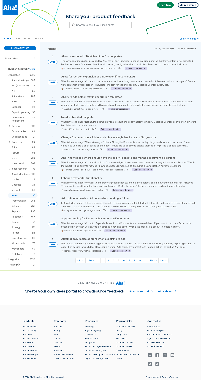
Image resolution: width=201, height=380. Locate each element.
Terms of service (170, 377)
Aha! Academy (29, 358)
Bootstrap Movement (63, 354)
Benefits (58, 346)
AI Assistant (121, 338)
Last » (163, 260)
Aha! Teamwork (30, 350)
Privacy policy (152, 377)
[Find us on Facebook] (157, 355)
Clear (32, 68)
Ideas (7, 38)
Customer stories (124, 346)
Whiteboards (111, 68)
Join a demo (166, 291)
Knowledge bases (107, 170)
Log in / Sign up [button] (188, 38)
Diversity (58, 342)
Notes (100, 68)
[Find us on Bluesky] (149, 364)
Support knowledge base (97, 358)
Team (56, 334)
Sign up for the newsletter (159, 338)
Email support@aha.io (157, 330)
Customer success (124, 342)
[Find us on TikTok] (157, 364)
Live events (90, 334)
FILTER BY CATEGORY (18, 69)
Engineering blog (93, 330)
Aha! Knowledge (30, 354)
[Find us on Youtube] (172, 355)
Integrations (121, 334)
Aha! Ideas (27, 334)
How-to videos (92, 338)
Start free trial (141, 291)
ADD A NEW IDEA (21, 48)
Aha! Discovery (29, 330)
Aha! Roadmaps (30, 326)
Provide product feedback (159, 334)
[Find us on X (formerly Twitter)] (164, 355)
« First (80, 260)
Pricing (119, 330)
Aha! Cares (59, 350)
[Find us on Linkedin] (149, 355)
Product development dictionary (100, 354)
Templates (90, 342)
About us (58, 326)
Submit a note (153, 326)
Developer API (122, 350)
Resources (23, 38)
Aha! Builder (28, 342)
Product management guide (98, 346)
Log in (119, 358)
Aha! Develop (29, 346)
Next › (153, 260)
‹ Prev (90, 260)
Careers (57, 338)
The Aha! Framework (125, 326)
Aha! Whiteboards (31, 338)
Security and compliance (127, 354)
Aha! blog (89, 326)
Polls (39, 38)
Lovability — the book (64, 358)
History (57, 330)
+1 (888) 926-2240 (156, 342)
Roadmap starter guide (95, 350)
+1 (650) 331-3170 (155, 346)
